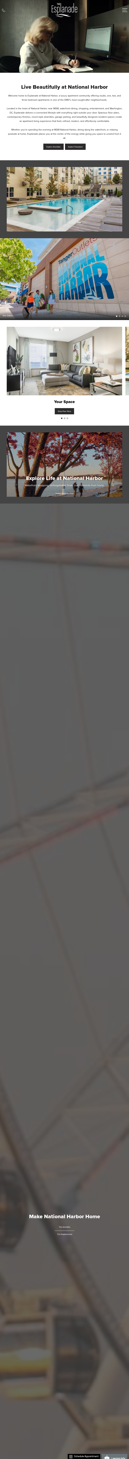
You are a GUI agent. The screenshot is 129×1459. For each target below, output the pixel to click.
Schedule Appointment (111, 1456)
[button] (61, 418)
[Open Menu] (124, 10)
